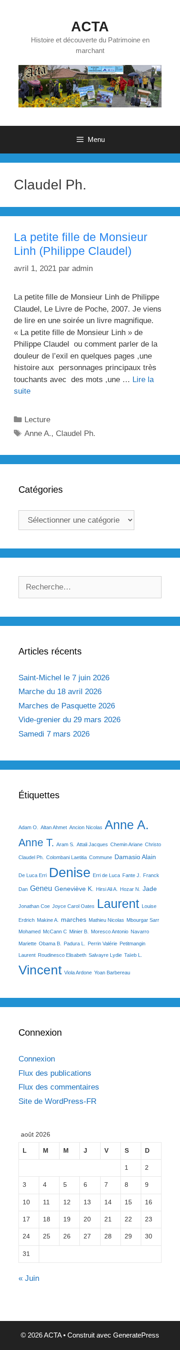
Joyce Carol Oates (73, 906)
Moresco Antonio (109, 931)
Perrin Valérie (102, 943)
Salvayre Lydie (105, 955)
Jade (150, 888)
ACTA (90, 26)
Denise (69, 872)
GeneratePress (136, 1335)
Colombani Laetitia (66, 857)
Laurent (118, 903)
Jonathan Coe (34, 906)
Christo (153, 844)
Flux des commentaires (58, 1087)
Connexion (36, 1059)
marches (73, 919)
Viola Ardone (78, 972)
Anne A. (37, 433)
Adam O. (28, 827)
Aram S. (65, 844)
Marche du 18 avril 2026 (60, 691)
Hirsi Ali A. (107, 889)
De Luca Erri (32, 875)
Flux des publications (54, 1073)
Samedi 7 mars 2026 (54, 734)
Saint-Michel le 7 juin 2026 (63, 677)
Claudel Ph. (76, 433)
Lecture (37, 419)
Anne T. (36, 843)
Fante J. (131, 875)
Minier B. (79, 931)
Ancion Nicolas (85, 827)
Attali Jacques (92, 844)
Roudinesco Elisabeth (62, 955)
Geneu (41, 888)
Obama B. (50, 943)
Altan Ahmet (54, 827)
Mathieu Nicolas (106, 920)
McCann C (55, 931)
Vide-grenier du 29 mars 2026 (69, 719)
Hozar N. (130, 889)
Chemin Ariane (126, 844)
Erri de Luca (106, 875)
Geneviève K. (74, 888)
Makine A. (48, 920)
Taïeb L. (133, 955)
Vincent (40, 970)
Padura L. (74, 943)
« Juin (28, 1278)
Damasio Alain (135, 857)
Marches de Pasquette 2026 (66, 706)
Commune (100, 857)
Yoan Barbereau (112, 972)
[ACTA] (90, 86)
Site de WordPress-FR (57, 1101)
